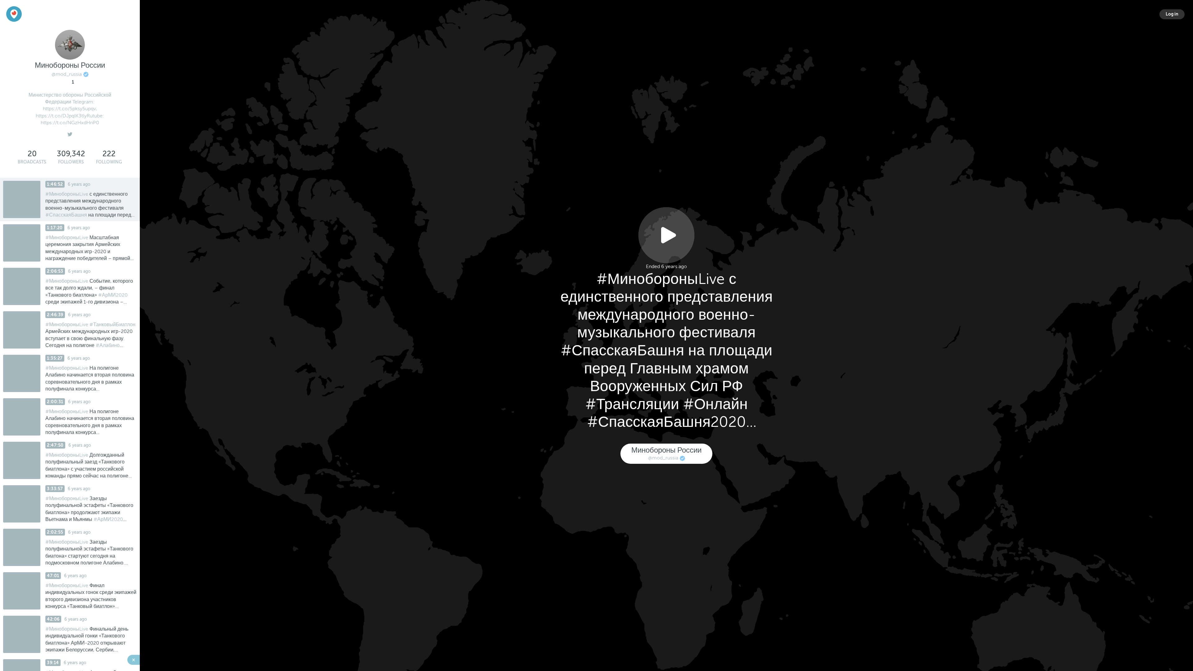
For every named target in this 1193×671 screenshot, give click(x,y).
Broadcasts (32, 162)
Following (109, 162)
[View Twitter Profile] (70, 133)
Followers (71, 162)
